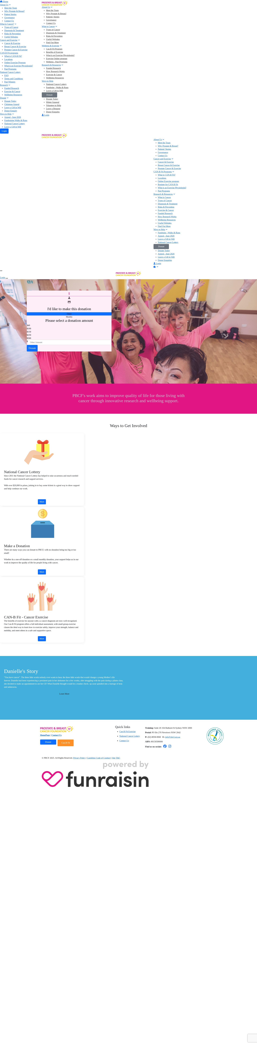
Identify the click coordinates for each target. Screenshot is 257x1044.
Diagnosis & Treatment (56, 33)
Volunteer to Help (53, 105)
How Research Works (55, 71)
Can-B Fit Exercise (127, 1038)
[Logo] (55, 3)
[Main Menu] (1, 270)
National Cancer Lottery (14, 123)
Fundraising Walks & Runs (15, 120)
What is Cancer (48, 26)
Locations (162, 178)
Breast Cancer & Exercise (169, 165)
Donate (49, 95)
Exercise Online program (56, 58)
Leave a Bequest (53, 108)
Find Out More (52, 42)
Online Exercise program (168, 181)
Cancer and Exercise (162, 159)
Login (4, 131)
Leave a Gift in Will (12, 127)
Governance (51, 20)
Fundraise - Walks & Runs (57, 87)
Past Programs (164, 191)
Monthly (69, 317)
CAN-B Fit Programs (163, 172)
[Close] (7, 278)
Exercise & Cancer (54, 74)
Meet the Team (52, 10)
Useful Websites (53, 39)
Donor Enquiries (165, 260)
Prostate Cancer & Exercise (169, 168)
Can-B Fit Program (54, 49)
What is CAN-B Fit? (166, 175)
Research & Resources (51, 65)
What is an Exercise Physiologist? (60, 55)
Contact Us (51, 23)
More (42, 502)
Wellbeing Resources (55, 78)
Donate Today (52, 99)
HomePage (45, 1042)
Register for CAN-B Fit (168, 184)
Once (69, 314)
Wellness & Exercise (50, 46)
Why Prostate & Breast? (56, 13)
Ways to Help (47, 81)
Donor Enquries (53, 112)
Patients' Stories (52, 17)
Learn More (64, 694)
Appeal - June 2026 (166, 236)
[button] (67, 325)
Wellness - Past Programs (56, 62)
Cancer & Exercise (166, 162)
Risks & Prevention (54, 36)
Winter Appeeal (52, 102)
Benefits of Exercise (54, 52)
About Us (46, 7)
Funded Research (53, 68)
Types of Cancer (53, 30)
